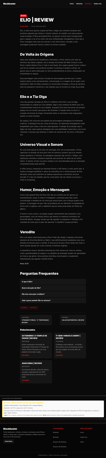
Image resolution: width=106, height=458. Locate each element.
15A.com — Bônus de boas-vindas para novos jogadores (24, 403)
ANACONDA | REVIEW (32, 363)
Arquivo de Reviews (59, 446)
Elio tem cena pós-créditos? (33, 294)
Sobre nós (97, 4)
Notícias (79, 4)
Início (72, 4)
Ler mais (25, 355)
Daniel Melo (24, 26)
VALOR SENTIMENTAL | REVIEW (73, 319)
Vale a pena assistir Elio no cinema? (36, 300)
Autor (82, 442)
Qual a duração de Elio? (31, 288)
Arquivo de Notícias (59, 442)
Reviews (88, 4)
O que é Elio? (27, 282)
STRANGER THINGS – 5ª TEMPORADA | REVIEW (35, 320)
